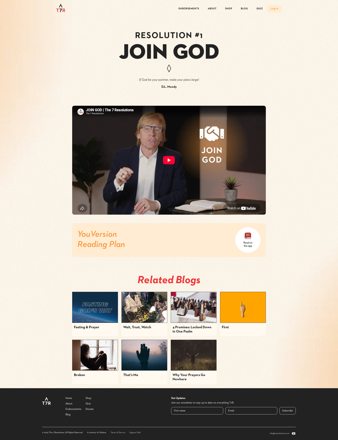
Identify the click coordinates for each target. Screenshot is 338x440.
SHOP (228, 8)
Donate (90, 409)
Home (68, 398)
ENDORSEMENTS (189, 8)
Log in (274, 8)
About (68, 403)
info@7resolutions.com (279, 433)
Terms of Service (118, 433)
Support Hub (135, 433)
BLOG (244, 8)
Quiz (259, 8)
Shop (88, 398)
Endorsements (73, 409)
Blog (67, 414)
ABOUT (212, 8)
